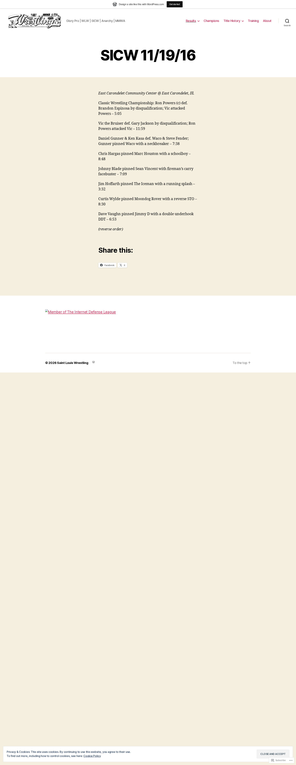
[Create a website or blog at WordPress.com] (93, 362)
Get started (174, 4)
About (267, 21)
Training (253, 21)
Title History (232, 21)
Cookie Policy (92, 756)
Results (191, 21)
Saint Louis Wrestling (72, 363)
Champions (211, 21)
